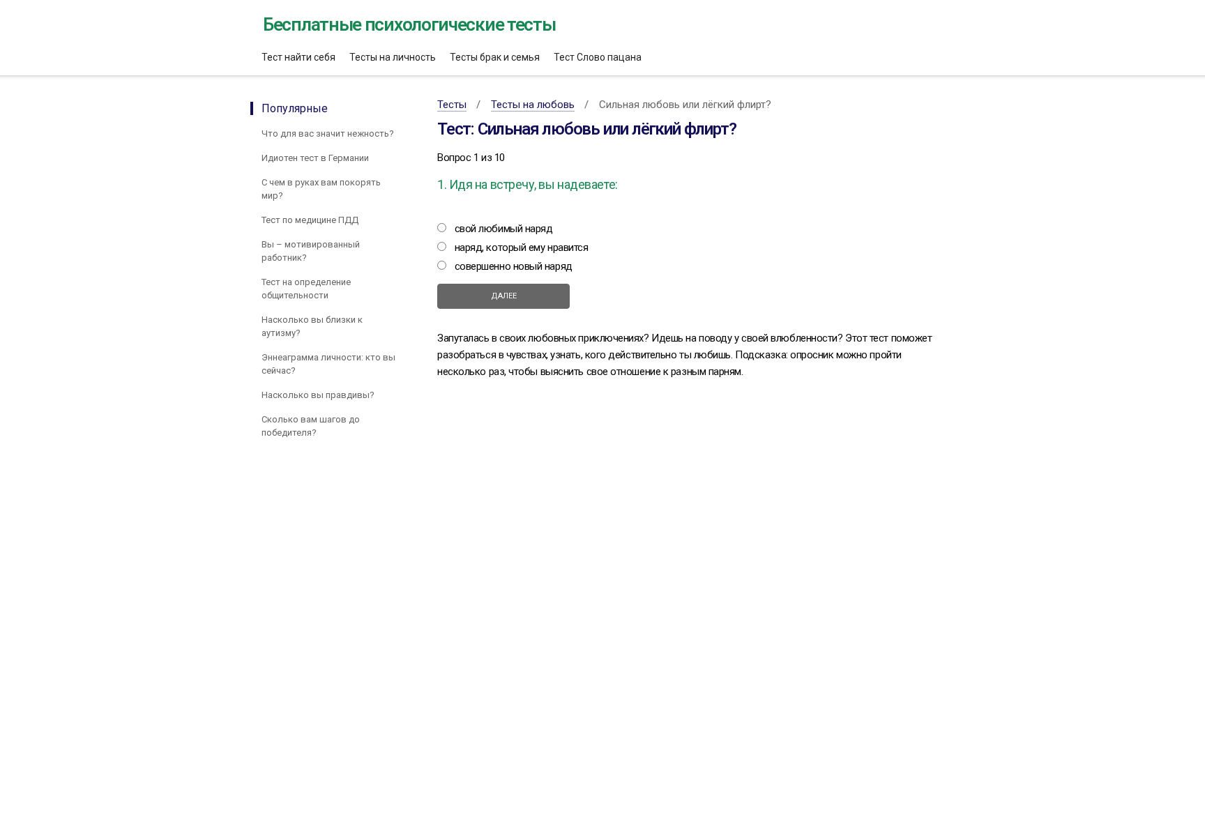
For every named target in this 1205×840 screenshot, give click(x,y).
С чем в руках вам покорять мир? (321, 189)
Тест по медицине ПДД (310, 220)
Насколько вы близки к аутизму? (312, 326)
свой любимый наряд (505, 228)
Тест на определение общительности (306, 288)
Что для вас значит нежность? (328, 133)
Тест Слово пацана (598, 57)
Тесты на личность (392, 57)
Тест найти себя (298, 57)
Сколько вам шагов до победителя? (311, 426)
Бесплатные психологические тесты (409, 24)
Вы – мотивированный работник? (311, 251)
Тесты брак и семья (495, 57)
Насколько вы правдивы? (318, 395)
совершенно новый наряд (515, 266)
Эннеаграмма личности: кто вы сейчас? (328, 364)
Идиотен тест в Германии (315, 158)
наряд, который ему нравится (523, 247)
